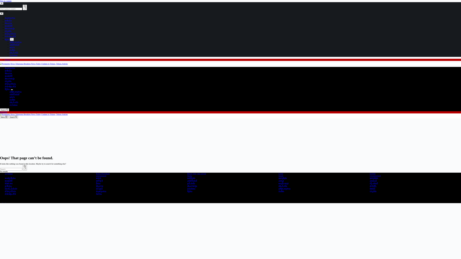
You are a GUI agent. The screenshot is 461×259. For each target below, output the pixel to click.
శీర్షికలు (7, 89)
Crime (281, 174)
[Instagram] (7, 202)
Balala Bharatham (103, 174)
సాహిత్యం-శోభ (10, 86)
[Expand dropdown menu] (12, 89)
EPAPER (3, 112)
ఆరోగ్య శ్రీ (99, 181)
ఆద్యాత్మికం (283, 178)
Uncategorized (375, 176)
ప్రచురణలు (191, 189)
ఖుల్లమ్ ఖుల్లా (284, 183)
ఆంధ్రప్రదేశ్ (8, 76)
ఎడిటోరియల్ (14, 94)
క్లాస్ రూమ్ (191, 183)
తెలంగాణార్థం (10, 78)
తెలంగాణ (8, 73)
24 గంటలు (14, 105)
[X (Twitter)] (4, 202)
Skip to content (5, 1)
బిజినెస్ (372, 189)
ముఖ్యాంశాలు (10, 68)
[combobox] (11, 169)
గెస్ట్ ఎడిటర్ (374, 183)
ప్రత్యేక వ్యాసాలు (16, 92)
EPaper (7, 60)
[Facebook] (1, 202)
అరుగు (12, 97)
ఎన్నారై (281, 181)
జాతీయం (8, 71)
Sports (281, 176)
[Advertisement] (230, 136)
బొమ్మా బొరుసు (10, 84)
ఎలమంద (373, 181)
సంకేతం (12, 100)
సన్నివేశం (8, 81)
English (373, 174)
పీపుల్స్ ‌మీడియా (11, 189)
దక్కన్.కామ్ (14, 102)
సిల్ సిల (99, 194)
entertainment (101, 176)
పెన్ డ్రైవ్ (99, 189)
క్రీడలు (98, 183)
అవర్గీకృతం (191, 178)
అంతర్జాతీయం (10, 178)
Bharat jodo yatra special (196, 174)
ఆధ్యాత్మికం (374, 178)
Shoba (189, 176)
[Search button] (25, 168)
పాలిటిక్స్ (373, 186)
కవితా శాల (9, 183)
